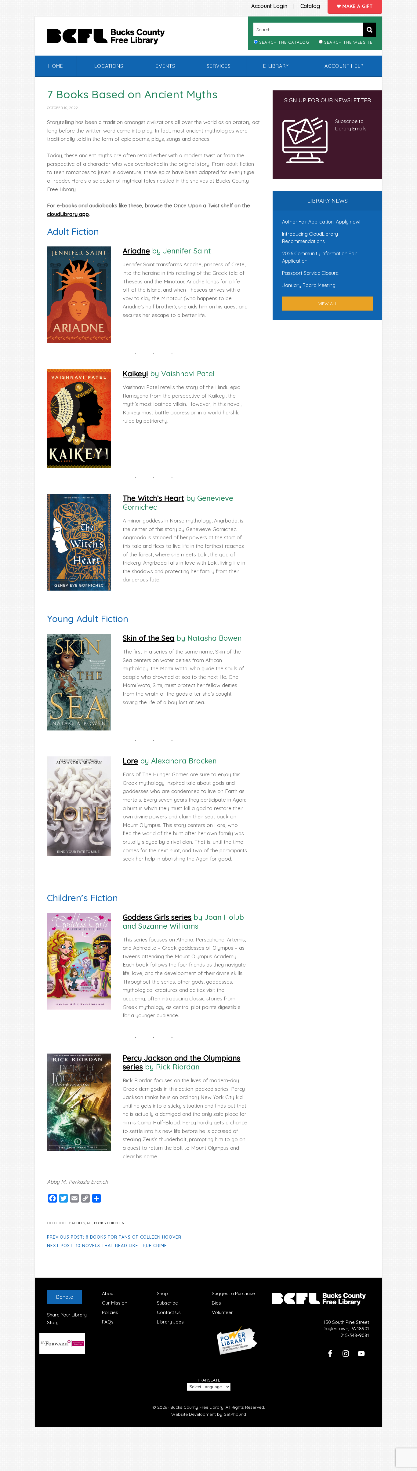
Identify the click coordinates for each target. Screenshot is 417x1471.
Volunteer (222, 1312)
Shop (162, 1293)
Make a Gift (357, 6)
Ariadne (136, 250)
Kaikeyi (135, 373)
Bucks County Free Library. (197, 1407)
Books (100, 1223)
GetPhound (234, 1414)
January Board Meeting (308, 285)
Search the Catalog (284, 42)
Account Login (269, 5)
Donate (64, 1297)
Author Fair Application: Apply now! (321, 222)
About (108, 1293)
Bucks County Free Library (112, 38)
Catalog (310, 5)
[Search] (369, 30)
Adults (78, 1223)
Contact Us (169, 1312)
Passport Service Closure (310, 273)
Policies (110, 1312)
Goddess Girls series (157, 917)
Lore (130, 760)
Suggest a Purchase (233, 1293)
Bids (216, 1303)
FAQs (108, 1322)
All (89, 1223)
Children (116, 1223)
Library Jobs (170, 1322)
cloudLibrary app (68, 214)
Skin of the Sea (148, 638)
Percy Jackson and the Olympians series (181, 1062)
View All (327, 303)
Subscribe (167, 1303)
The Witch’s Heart (153, 498)
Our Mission (114, 1303)
